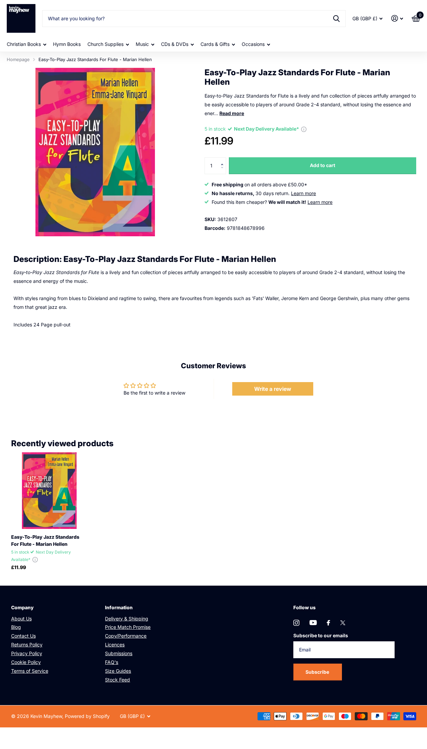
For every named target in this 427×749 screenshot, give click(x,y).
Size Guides (118, 671)
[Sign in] (397, 18)
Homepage (18, 59)
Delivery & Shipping (126, 618)
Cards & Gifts (215, 44)
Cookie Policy (26, 662)
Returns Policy (27, 644)
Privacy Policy (26, 653)
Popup (303, 129)
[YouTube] (313, 622)
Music (142, 44)
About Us (21, 618)
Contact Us (23, 636)
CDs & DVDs (174, 44)
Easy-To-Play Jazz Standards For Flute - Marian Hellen (45, 540)
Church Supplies (105, 44)
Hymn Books (67, 44)
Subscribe (317, 672)
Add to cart (322, 165)
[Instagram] (296, 623)
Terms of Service (29, 671)
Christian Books (24, 44)
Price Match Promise (128, 627)
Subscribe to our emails (320, 635)
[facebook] (328, 622)
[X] (342, 622)
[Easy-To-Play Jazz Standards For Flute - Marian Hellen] (49, 490)
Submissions (118, 653)
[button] (224, 160)
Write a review (272, 388)
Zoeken (336, 18)
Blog (16, 627)
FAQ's (111, 662)
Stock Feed (117, 680)
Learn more (303, 193)
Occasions (253, 44)
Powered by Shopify (87, 716)
